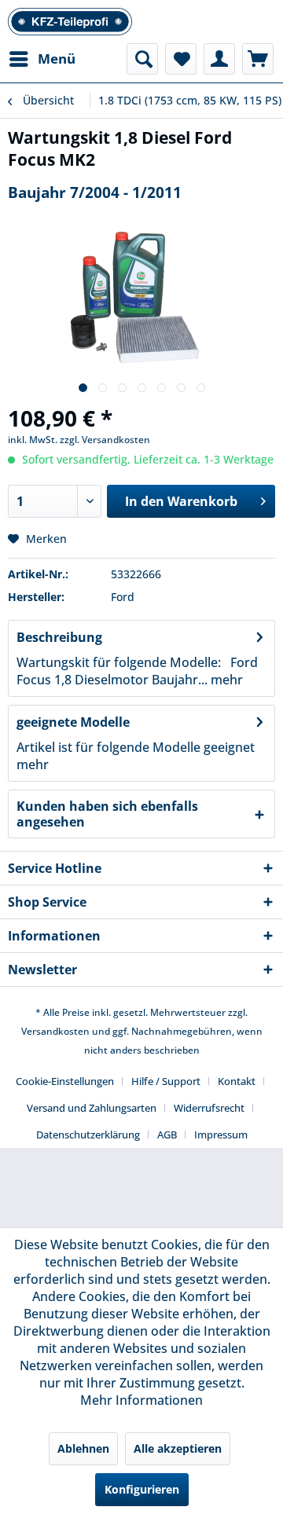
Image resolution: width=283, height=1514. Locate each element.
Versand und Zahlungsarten (91, 1108)
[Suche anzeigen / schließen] (142, 59)
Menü (56, 58)
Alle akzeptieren (178, 1448)
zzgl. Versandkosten (105, 439)
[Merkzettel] (181, 59)
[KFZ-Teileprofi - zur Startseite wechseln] (70, 21)
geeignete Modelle (73, 722)
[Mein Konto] (219, 59)
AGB (167, 1134)
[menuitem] (41, 59)
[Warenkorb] (258, 59)
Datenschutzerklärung (88, 1134)
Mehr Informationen (141, 1400)
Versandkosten (55, 1031)
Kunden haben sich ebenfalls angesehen (107, 813)
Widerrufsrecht (209, 1108)
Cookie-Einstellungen (65, 1081)
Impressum (221, 1134)
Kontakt (236, 1081)
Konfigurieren (142, 1489)
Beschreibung (59, 637)
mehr (225, 679)
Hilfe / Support (165, 1081)
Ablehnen (83, 1448)
